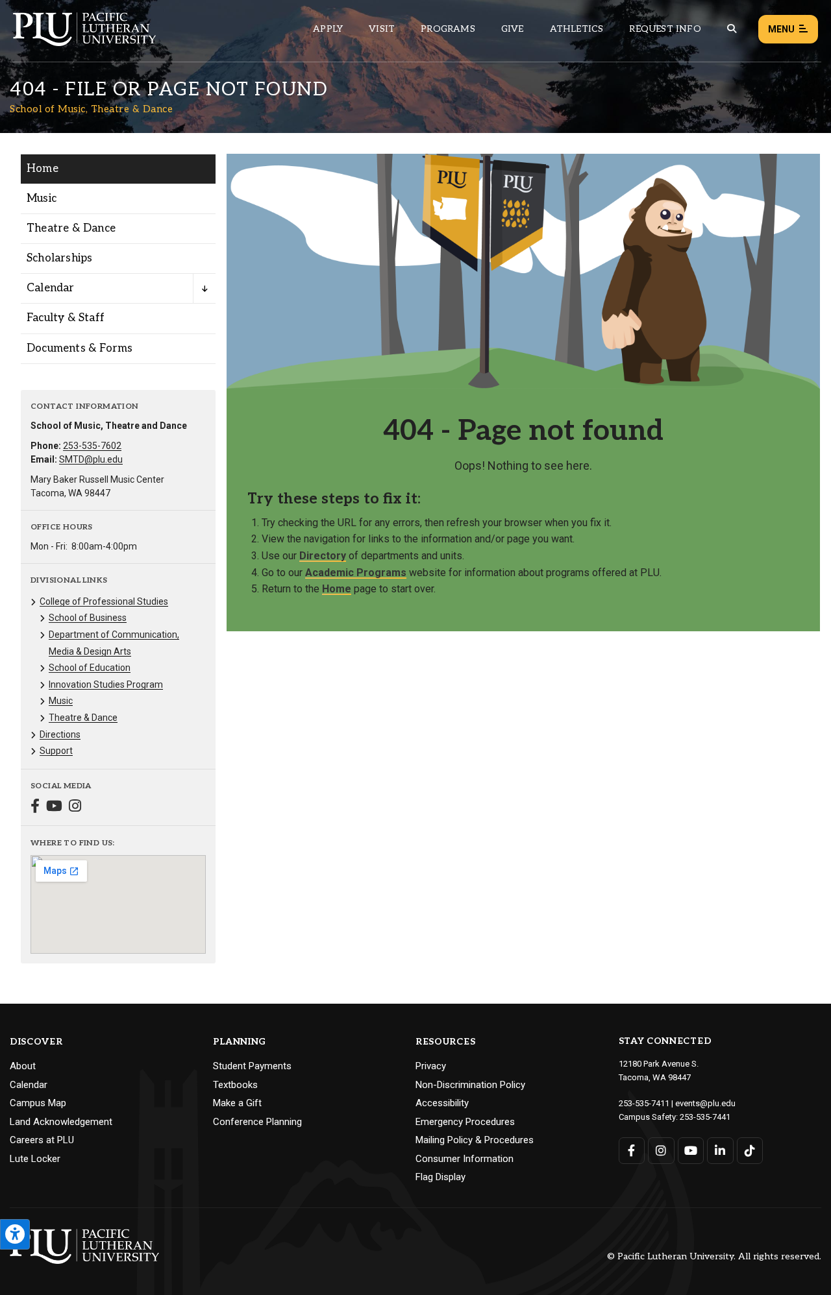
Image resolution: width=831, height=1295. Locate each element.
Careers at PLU (42, 1140)
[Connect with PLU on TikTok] (750, 1150)
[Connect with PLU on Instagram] (661, 1150)
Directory (322, 556)
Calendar (51, 288)
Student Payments (252, 1066)
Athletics (577, 28)
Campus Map (38, 1103)
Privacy (431, 1066)
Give (512, 28)
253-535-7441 (705, 1117)
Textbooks (235, 1085)
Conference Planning (257, 1122)
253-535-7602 (92, 446)
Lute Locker (35, 1159)
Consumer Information (465, 1159)
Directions (60, 734)
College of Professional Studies (104, 601)
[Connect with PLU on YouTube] (691, 1150)
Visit (382, 28)
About (23, 1066)
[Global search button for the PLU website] (732, 29)
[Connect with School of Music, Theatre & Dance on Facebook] (35, 807)
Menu (781, 29)
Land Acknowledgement (61, 1122)
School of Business (88, 617)
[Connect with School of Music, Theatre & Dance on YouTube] (54, 807)
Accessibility (442, 1103)
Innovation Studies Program (106, 684)
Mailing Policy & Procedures (475, 1140)
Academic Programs (355, 572)
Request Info (665, 28)
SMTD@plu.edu (91, 459)
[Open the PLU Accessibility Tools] (15, 1234)
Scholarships (59, 258)
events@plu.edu (705, 1103)
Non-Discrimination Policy (470, 1085)
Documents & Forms (79, 348)
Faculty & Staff (66, 317)
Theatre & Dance (71, 228)
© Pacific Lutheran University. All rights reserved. (714, 1257)
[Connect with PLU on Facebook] (632, 1150)
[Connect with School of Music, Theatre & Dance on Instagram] (75, 807)
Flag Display (440, 1177)
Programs (448, 28)
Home (42, 168)
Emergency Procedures (465, 1122)
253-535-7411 (644, 1103)
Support (56, 750)
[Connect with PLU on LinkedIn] (720, 1150)
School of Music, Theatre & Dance (91, 109)
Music (41, 198)
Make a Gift (237, 1103)
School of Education (89, 667)
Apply (328, 28)
